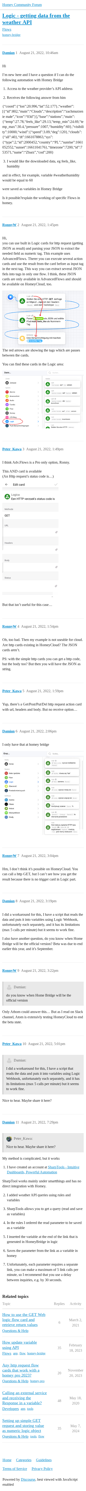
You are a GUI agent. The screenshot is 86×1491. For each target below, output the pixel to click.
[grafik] (43, 399)
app (15, 1353)
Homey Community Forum (22, 5)
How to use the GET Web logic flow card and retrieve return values (23, 1319)
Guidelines (44, 1460)
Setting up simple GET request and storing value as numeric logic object (23, 1425)
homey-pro (37, 1381)
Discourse (28, 1479)
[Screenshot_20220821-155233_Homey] (30, 540)
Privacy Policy (42, 1469)
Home (7, 1460)
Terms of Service (15, 1469)
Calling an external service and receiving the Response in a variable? (24, 1398)
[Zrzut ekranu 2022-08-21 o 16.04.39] (43, 793)
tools (30, 1408)
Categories (23, 1460)
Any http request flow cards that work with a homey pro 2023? (20, 1370)
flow (22, 1353)
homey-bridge (11, 35)
